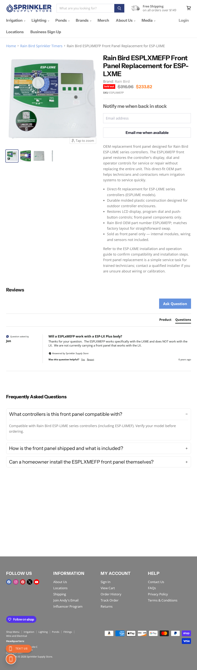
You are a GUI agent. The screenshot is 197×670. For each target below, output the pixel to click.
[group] (98, 352)
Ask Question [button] (175, 303)
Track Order (110, 600)
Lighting (39, 20)
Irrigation (14, 20)
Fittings (67, 632)
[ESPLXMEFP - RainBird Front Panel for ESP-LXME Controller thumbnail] (12, 156)
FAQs (152, 588)
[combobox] (85, 8)
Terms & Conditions (162, 600)
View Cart (108, 588)
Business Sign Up (45, 32)
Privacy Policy (158, 594)
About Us (124, 20)
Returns (107, 606)
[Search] (119, 8)
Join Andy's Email (65, 600)
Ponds (61, 20)
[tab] (165, 320)
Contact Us (156, 582)
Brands (82, 20)
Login (184, 20)
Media (147, 20)
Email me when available (147, 132)
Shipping (59, 594)
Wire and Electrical (16, 636)
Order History (111, 594)
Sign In (105, 582)
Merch (103, 20)
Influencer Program (68, 606)
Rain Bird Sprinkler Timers (41, 46)
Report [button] (90, 359)
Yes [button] (83, 359)
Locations (15, 32)
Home (11, 46)
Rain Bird (122, 81)
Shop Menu (12, 632)
